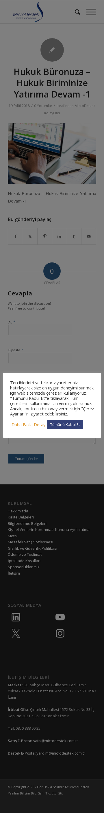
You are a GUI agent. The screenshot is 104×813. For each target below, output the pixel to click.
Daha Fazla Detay (28, 424)
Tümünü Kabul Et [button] (65, 424)
